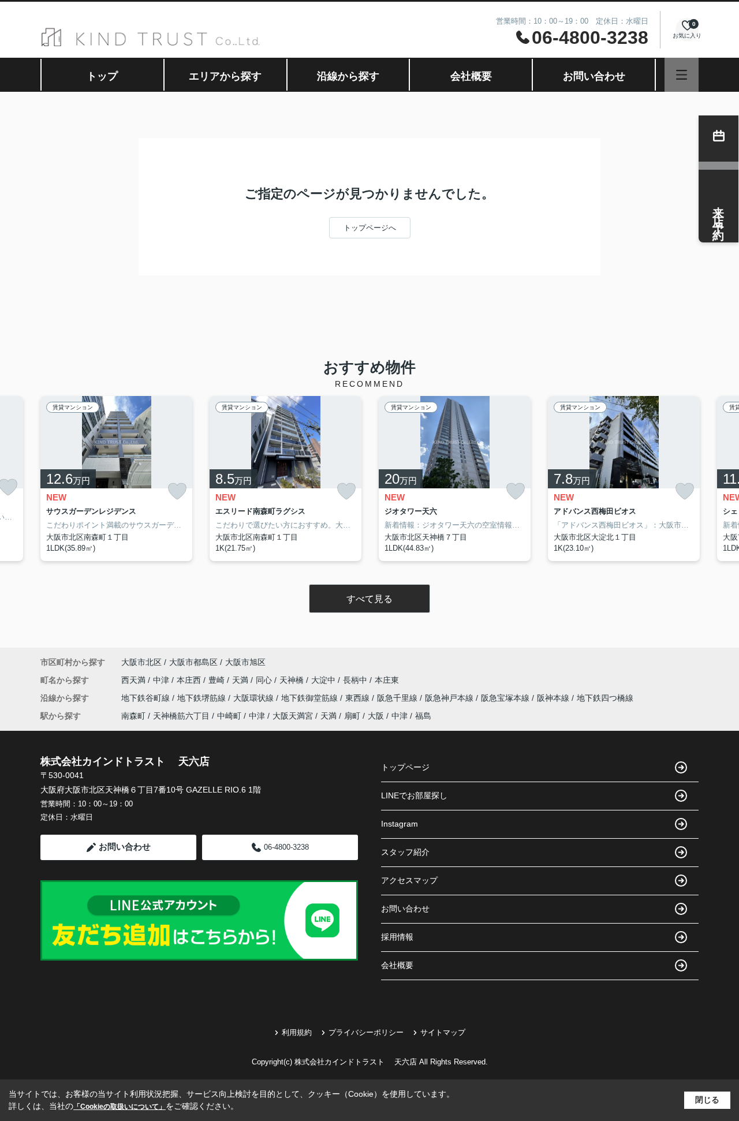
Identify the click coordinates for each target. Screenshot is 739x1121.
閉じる (707, 1099)
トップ (102, 76)
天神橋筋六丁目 (181, 715)
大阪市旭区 (245, 662)
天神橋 (292, 680)
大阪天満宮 (293, 715)
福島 (423, 715)
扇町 (352, 715)
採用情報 (397, 936)
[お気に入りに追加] (177, 492)
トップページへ (370, 227)
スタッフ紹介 (405, 852)
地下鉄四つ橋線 (605, 698)
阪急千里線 (398, 698)
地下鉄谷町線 (146, 698)
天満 (241, 680)
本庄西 (190, 680)
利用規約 (297, 1032)
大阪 (376, 715)
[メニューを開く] (681, 74)
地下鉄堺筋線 (202, 698)
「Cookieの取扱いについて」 (119, 1107)
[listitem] (116, 478)
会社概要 (471, 76)
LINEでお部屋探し (414, 795)
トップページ (405, 767)
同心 (265, 680)
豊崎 (217, 680)
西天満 (134, 680)
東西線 (358, 698)
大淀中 (324, 680)
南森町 (133, 715)
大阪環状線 (254, 698)
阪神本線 (554, 698)
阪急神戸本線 (450, 698)
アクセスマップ (409, 880)
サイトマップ (442, 1032)
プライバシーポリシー (366, 1032)
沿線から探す (348, 76)
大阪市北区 (141, 662)
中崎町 (229, 715)
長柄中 (356, 680)
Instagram (399, 823)
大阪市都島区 (193, 662)
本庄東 (387, 680)
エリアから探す (225, 76)
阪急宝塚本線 (506, 698)
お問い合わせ (594, 76)
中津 (162, 680)
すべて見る (369, 599)
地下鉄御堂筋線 (310, 698)
